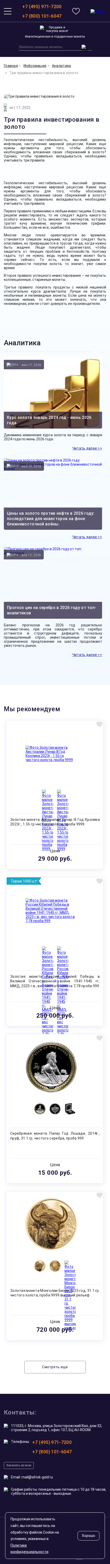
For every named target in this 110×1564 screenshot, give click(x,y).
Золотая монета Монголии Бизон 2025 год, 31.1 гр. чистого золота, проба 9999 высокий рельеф (55, 1293)
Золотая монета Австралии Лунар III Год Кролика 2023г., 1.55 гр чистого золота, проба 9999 (55, 822)
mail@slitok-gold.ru (37, 1477)
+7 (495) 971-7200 (42, 6)
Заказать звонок (18, 1465)
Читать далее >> (87, 448)
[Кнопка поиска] (85, 49)
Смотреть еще (55, 1367)
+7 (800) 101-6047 (42, 16)
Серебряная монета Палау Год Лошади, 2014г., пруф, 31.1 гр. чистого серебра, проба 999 (55, 1135)
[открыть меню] (8, 11)
